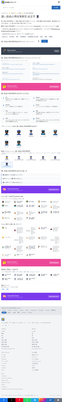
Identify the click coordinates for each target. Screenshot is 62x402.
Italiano (27, 310)
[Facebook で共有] (4, 400)
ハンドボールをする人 (6, 255)
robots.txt (58, 395)
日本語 (4, 312)
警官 (3, 289)
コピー (44, 41)
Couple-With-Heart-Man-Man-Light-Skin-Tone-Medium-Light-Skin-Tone (18, 249)
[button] (15, 64)
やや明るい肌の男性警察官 (18, 279)
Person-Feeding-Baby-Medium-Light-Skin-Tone (55, 207)
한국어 (9, 312)
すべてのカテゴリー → (37, 348)
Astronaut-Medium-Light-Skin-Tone (18, 218)
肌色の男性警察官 (30, 279)
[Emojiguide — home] (9, 2)
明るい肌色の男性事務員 (30, 218)
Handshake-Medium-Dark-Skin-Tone (42, 238)
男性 (17, 36)
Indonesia (23, 312)
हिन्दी (18, 312)
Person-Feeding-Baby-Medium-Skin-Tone (19, 213)
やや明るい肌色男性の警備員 (42, 212)
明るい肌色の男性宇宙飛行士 (6, 212)
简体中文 (53, 310)
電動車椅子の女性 (30, 255)
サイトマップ (52, 395)
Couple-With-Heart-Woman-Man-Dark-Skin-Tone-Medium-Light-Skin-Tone (55, 249)
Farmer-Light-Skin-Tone (54, 202)
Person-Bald (6, 237)
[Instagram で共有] (42, 400)
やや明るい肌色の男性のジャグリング (6, 247)
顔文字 (33, 367)
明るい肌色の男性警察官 (18, 275)
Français (22, 310)
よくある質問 (35, 370)
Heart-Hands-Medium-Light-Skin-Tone (30, 238)
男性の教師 (30, 202)
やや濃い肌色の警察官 (54, 275)
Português (41, 310)
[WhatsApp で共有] (27, 400)
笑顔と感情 (4, 342)
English (4, 310)
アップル (4, 354)
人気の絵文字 (35, 363)
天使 (4, 228)
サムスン (4, 365)
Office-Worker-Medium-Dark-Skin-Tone (43, 206)
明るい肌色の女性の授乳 (30, 206)
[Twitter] (6, 325)
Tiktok (3, 370)
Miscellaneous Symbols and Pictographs (42, 79)
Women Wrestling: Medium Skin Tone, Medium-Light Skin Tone (19, 240)
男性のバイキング (18, 255)
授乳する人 (6, 218)
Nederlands (34, 310)
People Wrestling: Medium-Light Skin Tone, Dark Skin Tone (55, 240)
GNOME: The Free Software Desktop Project (12, 389)
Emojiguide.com (4, 13)
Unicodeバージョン (36, 361)
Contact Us (4, 387)
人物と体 (13, 13)
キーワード (34, 357)
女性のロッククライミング (42, 247)
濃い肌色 (12, 36)
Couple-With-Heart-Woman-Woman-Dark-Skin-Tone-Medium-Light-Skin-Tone (19, 230)
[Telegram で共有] (35, 400)
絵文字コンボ (35, 354)
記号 (3, 338)
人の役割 (19, 13)
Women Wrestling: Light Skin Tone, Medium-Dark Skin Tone (30, 231)
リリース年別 (35, 359)
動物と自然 (4, 344)
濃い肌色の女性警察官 (42, 275)
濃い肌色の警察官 (6, 275)
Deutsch (16, 310)
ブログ (33, 365)
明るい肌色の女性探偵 (18, 202)
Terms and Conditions (7, 378)
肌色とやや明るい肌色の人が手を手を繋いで (30, 248)
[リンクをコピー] (50, 400)
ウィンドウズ (5, 361)
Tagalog (30, 312)
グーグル (4, 357)
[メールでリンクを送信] (58, 400)
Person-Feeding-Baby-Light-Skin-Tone (31, 213)
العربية (14, 312)
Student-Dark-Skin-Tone (6, 202)
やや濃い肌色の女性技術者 (18, 206)
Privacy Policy (5, 380)
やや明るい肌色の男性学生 (54, 212)
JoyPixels (4, 367)
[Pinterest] (9, 325)
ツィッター (4, 363)
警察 (46, 36)
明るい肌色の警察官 (6, 279)
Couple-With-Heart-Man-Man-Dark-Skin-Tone (54, 229)
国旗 (3, 333)
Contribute (4, 376)
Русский (47, 310)
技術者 (5, 206)
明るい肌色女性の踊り (42, 228)
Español (10, 310)
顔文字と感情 (35, 342)
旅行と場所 (4, 340)
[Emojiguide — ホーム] (3, 319)
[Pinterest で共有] (19, 400)
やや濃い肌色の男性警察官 (30, 275)
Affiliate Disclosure (6, 382)
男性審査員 (42, 202)
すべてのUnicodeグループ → (8, 348)
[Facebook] (3, 325)
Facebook (4, 359)
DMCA (3, 384)
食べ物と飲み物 (5, 346)
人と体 (3, 331)
